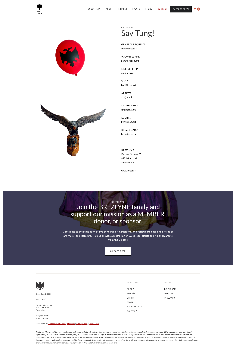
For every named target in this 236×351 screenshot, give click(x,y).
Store (148, 9)
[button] (197, 9)
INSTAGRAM (170, 289)
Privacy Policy (82, 323)
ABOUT (130, 289)
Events (136, 9)
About (109, 9)
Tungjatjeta (93, 9)
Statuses (71, 323)
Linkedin (168, 293)
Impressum (94, 323)
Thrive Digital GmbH (57, 323)
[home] (39, 9)
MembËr (131, 293)
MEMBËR (123, 9)
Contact (162, 9)
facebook (169, 298)
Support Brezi (181, 9)
